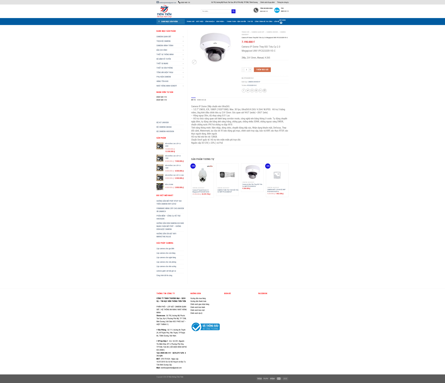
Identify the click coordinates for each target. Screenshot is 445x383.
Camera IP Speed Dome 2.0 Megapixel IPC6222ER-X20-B (200, 191)
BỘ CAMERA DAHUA (164, 127)
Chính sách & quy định (267, 2)
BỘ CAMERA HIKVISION (165, 131)
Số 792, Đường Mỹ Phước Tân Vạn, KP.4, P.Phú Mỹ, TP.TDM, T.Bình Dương (234, 2)
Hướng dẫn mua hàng (198, 298)
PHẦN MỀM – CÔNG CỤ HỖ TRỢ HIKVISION (168, 217)
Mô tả (193, 100)
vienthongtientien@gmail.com (167, 2)
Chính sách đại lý (196, 313)
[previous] (191, 181)
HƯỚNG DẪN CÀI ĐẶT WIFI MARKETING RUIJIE (166, 235)
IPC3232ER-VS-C (252, 85)
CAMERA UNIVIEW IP (254, 82)
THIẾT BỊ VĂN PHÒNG (164, 68)
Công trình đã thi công (263, 21)
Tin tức (250, 21)
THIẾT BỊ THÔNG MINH (165, 54)
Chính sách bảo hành (197, 307)
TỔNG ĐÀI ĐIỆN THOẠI (164, 72)
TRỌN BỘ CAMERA (163, 41)
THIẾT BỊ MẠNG (162, 63)
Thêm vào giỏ (262, 70)
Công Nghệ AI (210, 21)
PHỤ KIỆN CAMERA (163, 77)
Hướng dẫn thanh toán (198, 301)
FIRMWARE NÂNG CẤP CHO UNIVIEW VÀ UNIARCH (170, 210)
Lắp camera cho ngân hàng (166, 257)
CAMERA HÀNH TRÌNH (164, 45)
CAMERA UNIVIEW (272, 32)
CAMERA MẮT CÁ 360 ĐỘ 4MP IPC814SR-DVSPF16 (276, 190)
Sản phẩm (220, 21)
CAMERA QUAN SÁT (257, 32)
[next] (288, 181)
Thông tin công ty (283, 2)
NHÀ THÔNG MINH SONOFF (166, 86)
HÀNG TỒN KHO (162, 81)
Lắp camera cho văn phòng (166, 262)
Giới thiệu (199, 21)
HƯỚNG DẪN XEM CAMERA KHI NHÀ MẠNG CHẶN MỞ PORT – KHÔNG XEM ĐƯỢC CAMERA (170, 226)
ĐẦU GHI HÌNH (161, 50)
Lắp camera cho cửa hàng (165, 253)
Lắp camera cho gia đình (165, 248)
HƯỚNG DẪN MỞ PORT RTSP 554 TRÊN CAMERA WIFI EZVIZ (168, 202)
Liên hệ (276, 21)
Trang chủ (245, 32)
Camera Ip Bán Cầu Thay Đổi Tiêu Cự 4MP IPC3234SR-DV (252, 185)
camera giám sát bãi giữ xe (166, 271)
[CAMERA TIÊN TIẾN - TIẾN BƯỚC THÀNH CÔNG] (176, 11)
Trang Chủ (190, 21)
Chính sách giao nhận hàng (199, 304)
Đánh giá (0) (201, 100)
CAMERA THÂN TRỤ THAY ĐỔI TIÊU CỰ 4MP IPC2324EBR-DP (227, 191)
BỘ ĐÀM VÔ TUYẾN (163, 59)
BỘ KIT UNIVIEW (162, 122)
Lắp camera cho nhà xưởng (166, 266)
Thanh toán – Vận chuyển (236, 21)
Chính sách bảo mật (197, 310)
